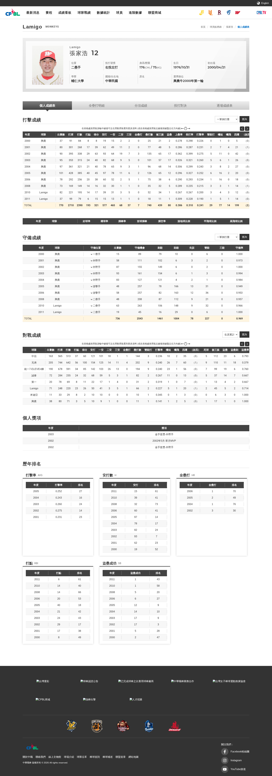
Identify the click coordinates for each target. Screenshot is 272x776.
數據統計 (103, 12)
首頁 (203, 26)
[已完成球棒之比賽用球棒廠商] (136, 681)
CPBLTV (261, 12)
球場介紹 (69, 757)
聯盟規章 (121, 757)
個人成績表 (243, 26)
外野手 (96, 260)
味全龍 (237, 12)
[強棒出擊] (89, 699)
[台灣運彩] (43, 681)
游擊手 (96, 286)
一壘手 (96, 254)
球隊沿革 (82, 757)
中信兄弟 (201, 12)
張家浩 (229, 26)
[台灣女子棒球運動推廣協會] (229, 681)
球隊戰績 (84, 12)
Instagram (236, 760)
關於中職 (28, 757)
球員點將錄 (216, 26)
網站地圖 (133, 757)
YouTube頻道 (238, 769)
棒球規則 (95, 757)
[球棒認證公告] (89, 681)
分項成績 (141, 105)
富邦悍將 (228, 12)
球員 (119, 12)
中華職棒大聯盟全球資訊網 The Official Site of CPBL (12, 13)
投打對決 (180, 105)
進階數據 (135, 12)
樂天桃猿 (219, 12)
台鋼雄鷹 (246, 12)
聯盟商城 (154, 12)
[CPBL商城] (43, 699)
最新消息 (33, 12)
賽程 (49, 12)
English (265, 3)
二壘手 (96, 299)
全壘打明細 (97, 105)
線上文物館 (54, 757)
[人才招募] (136, 699)
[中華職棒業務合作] (182, 681)
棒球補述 (108, 757)
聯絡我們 (41, 757)
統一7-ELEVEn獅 (210, 12)
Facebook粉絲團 (240, 751)
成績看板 (64, 12)
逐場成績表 (224, 105)
